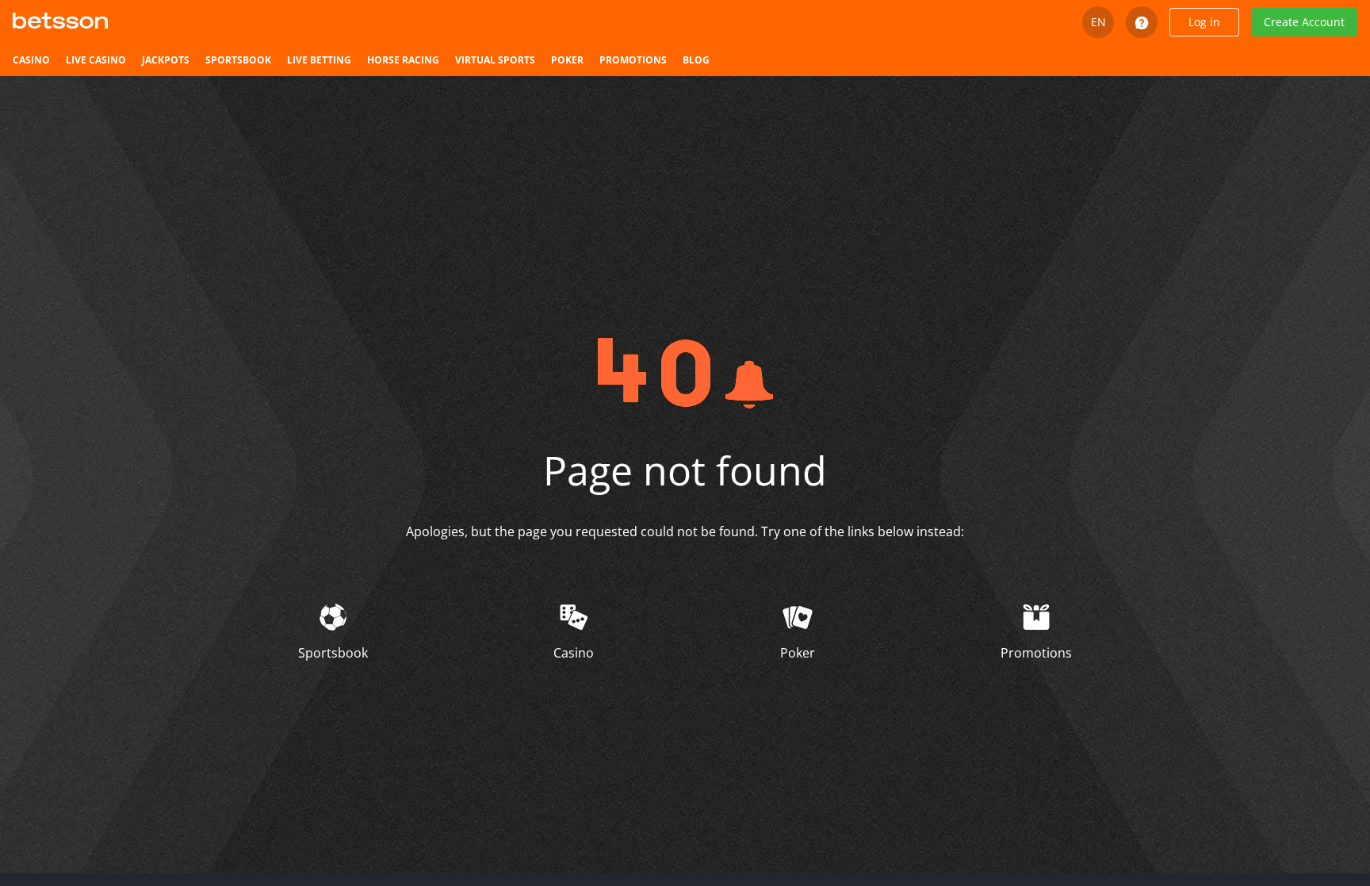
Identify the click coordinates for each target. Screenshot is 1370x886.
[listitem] (31, 60)
